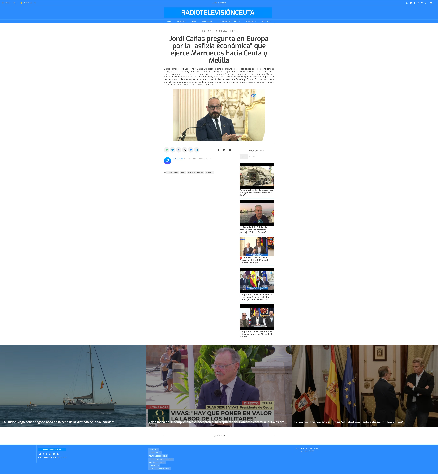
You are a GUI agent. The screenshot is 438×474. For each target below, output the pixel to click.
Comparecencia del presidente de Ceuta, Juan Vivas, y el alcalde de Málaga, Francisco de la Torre (256, 297)
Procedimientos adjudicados (161, 459)
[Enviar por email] (230, 150)
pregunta (200, 172)
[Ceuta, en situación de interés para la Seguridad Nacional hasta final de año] (257, 176)
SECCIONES (250, 21)
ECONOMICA (209, 172)
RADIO (194, 21)
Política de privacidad (158, 456)
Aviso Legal (153, 449)
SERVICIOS (266, 21)
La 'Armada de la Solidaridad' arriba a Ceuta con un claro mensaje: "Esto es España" (254, 230)
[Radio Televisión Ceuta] (218, 12)
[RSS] (58, 454)
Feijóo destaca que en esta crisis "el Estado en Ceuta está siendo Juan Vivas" (348, 422)
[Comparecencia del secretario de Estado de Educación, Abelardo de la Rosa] (257, 317)
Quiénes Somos (155, 453)
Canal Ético (154, 465)
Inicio (169, 21)
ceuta (176, 172)
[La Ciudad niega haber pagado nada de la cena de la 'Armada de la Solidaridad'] (73, 386)
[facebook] (43, 454)
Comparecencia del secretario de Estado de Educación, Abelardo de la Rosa (256, 334)
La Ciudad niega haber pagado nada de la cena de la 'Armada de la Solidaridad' (58, 422)
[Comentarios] (224, 150)
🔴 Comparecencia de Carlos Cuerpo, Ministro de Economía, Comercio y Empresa (254, 260)
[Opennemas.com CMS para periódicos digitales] (307, 449)
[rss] (210, 159)
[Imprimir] (218, 150)
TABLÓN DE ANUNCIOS (157, 462)
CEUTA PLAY (181, 21)
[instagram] (50, 454)
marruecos (191, 172)
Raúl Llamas (178, 159)
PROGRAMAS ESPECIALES (229, 21)
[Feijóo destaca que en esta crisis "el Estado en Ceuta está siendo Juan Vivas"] (365, 386)
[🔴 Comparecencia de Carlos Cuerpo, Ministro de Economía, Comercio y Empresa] (257, 246)
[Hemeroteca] (431, 3)
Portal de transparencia (159, 469)
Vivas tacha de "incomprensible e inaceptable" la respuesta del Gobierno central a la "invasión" (216, 422)
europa (170, 172)
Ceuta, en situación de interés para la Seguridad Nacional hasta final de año (256, 193)
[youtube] (54, 454)
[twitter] (47, 454)
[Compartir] (407, 3)
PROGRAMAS (207, 21)
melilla (183, 172)
